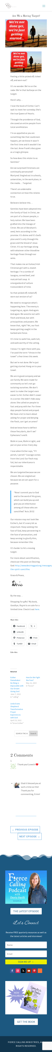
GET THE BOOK (26, 1021)
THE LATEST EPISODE (26, 911)
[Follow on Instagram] (18, 970)
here (37, 609)
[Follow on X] (23, 970)
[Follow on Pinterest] (34, 970)
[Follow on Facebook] (12, 970)
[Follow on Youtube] (29, 970)
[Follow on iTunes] (40, 970)
